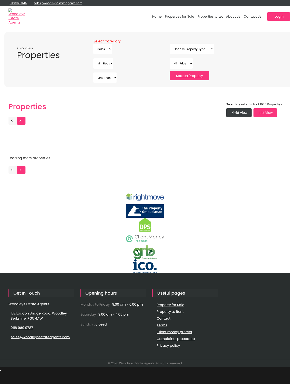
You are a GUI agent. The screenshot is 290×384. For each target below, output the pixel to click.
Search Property (189, 75)
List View (265, 112)
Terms (162, 325)
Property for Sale (170, 304)
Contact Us (252, 16)
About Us (233, 16)
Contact (163, 318)
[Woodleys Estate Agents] (16, 16)
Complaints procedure (176, 338)
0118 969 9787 (18, 3)
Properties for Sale (179, 16)
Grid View (239, 112)
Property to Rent (170, 311)
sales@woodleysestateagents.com (58, 3)
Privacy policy (168, 345)
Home (157, 16)
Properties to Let (210, 16)
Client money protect (174, 332)
